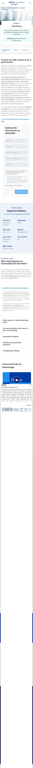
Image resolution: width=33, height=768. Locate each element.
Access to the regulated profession (18, 214)
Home (3, 8)
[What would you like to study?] (30, 3)
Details (28, 405)
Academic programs (12, 8)
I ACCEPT (7, 409)
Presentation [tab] (5, 50)
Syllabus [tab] (15, 50)
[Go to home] (16, 3)
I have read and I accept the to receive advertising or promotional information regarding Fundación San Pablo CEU (17, 179)
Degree (23, 8)
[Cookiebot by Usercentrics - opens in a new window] (24, 385)
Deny (26, 409)
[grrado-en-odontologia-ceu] (17, 380)
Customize (15, 409)
